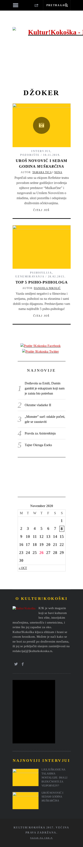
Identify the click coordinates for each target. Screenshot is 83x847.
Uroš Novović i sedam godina (52, 796)
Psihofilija (41, 272)
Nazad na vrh (40, 838)
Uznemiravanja (29, 276)
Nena (58, 172)
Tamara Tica (42, 172)
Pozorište (30, 155)
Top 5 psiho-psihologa (42, 282)
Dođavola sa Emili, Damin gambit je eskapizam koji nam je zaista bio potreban (44, 388)
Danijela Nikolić (47, 288)
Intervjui (40, 151)
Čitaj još (41, 210)
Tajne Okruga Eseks (38, 445)
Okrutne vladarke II (38, 405)
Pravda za (40, 433)
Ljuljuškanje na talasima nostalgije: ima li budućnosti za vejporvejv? (54, 777)
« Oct (23, 568)
